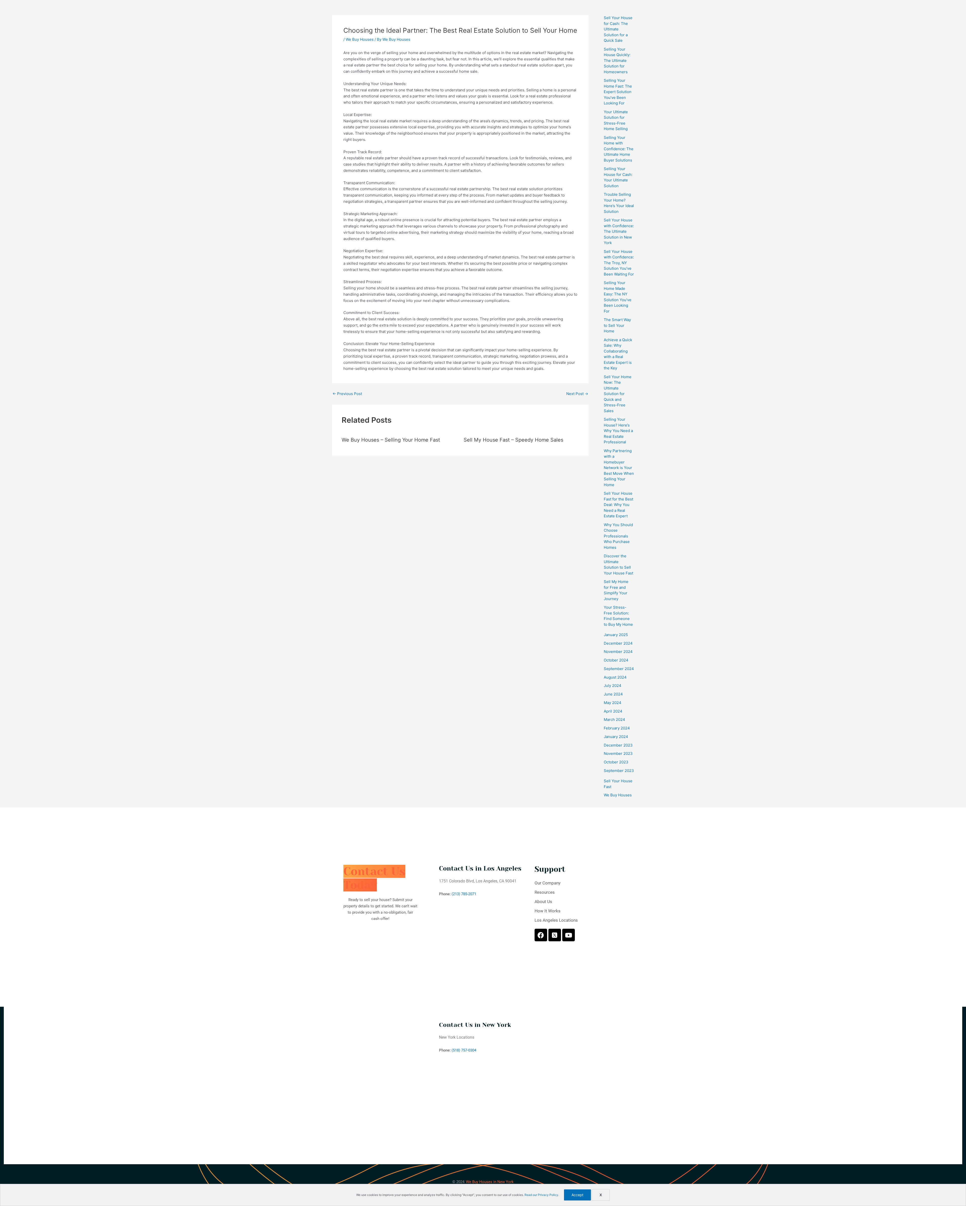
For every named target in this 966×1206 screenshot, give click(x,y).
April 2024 (613, 711)
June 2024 (613, 694)
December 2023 (618, 745)
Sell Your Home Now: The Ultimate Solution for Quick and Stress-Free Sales (617, 393)
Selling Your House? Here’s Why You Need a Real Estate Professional (618, 430)
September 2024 (619, 668)
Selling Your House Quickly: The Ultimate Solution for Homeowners (617, 60)
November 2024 (618, 651)
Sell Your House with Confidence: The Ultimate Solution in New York (619, 231)
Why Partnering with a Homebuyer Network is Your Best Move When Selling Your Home (619, 467)
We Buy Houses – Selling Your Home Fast (391, 440)
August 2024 (615, 677)
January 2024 (616, 736)
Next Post (577, 394)
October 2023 (616, 762)
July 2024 (612, 685)
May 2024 (612, 702)
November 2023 (618, 753)
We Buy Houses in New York (490, 1182)
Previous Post (347, 394)
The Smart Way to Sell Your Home (617, 325)
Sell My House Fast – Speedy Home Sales (513, 440)
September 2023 (619, 770)
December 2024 (618, 643)
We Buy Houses (360, 39)
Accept (577, 1195)
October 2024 (616, 660)
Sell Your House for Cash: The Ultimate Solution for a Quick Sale (618, 29)
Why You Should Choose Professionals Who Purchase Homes (618, 536)
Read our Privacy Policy (541, 1195)
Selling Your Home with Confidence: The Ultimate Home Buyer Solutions (618, 149)
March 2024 (614, 719)
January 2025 (616, 634)
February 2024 (617, 728)
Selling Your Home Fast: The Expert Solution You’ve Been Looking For (618, 91)
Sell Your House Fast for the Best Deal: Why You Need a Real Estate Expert (618, 504)
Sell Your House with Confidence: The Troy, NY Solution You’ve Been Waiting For (619, 263)
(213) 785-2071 (464, 894)
